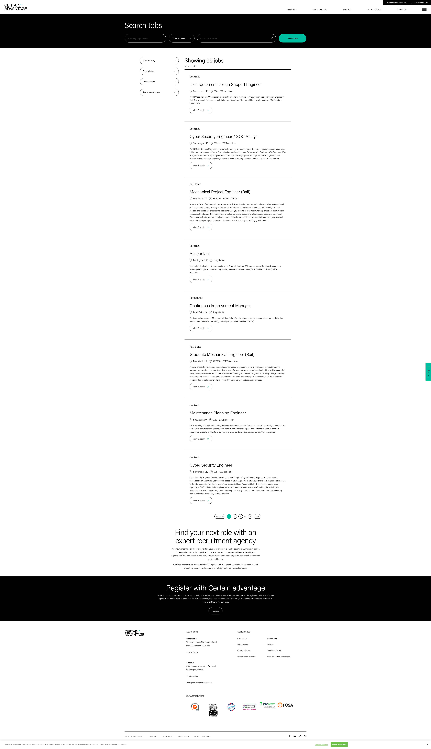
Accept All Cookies (339, 744)
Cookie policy (167, 736)
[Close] (427, 744)
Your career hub (319, 9)
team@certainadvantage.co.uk (199, 682)
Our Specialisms (374, 9)
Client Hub (346, 9)
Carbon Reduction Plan (202, 736)
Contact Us (401, 9)
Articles (270, 644)
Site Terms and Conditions (133, 736)
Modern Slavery (183, 736)
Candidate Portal (274, 650)
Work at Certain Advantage (278, 656)
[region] (215, 744)
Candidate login (418, 2)
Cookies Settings (321, 744)
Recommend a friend (395, 2)
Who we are (242, 644)
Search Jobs (291, 9)
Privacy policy (153, 736)
